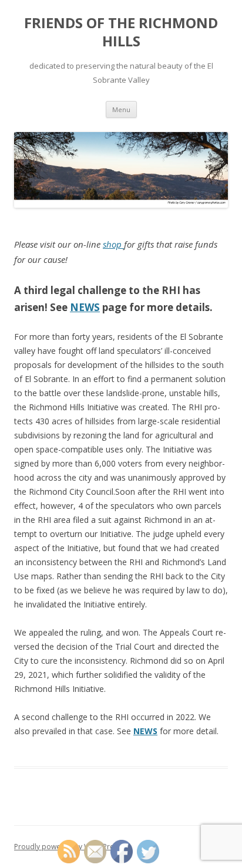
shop (113, 244)
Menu (121, 109)
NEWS (85, 307)
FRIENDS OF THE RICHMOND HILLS (121, 32)
